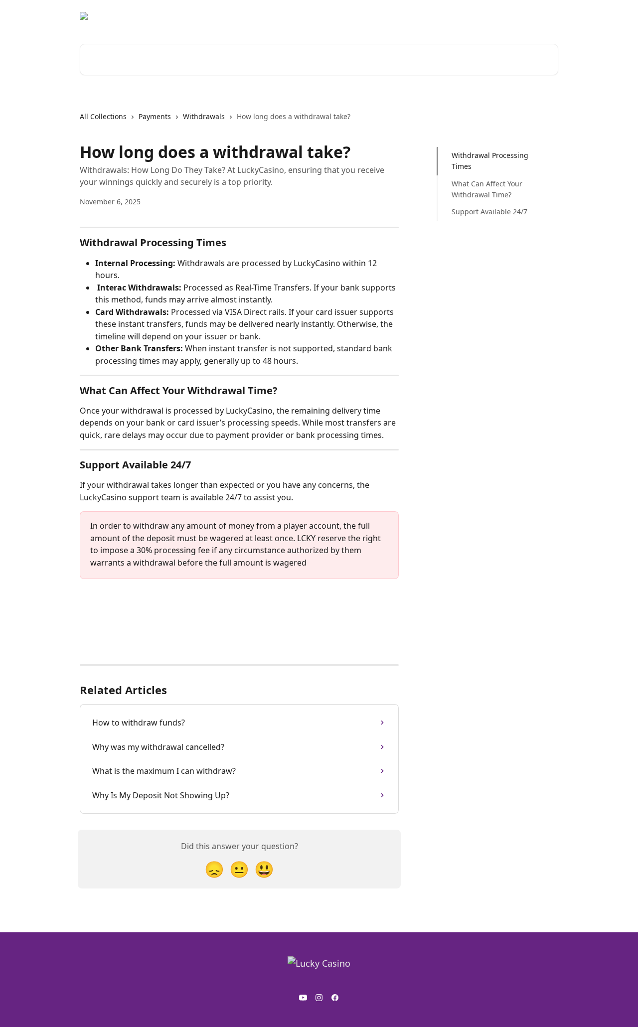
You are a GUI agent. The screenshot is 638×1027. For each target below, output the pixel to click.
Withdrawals (204, 116)
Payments (155, 116)
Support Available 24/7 (489, 211)
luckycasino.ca (527, 15)
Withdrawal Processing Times (490, 160)
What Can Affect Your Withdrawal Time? (487, 189)
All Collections (103, 116)
